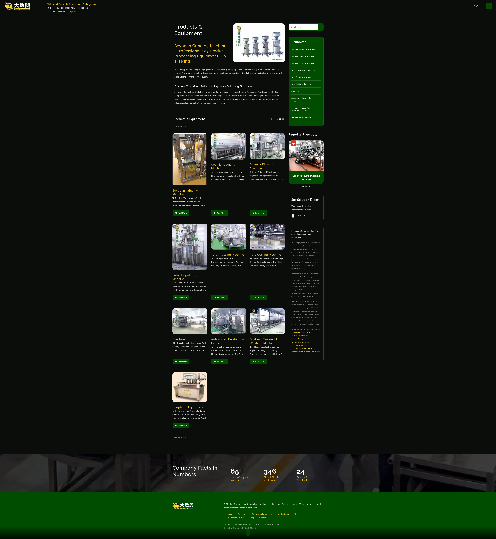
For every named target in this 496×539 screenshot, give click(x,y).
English (477, 6)
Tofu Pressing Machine (301, 77)
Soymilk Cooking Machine (302, 56)
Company (242, 514)
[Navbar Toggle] (489, 6)
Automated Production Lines (301, 99)
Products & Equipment (67, 12)
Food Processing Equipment (300, 352)
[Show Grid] (279, 119)
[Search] (320, 27)
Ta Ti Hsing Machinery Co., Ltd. (251, 524)
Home (54, 12)
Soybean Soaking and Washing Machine (301, 109)
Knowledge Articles (235, 517)
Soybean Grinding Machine (303, 49)
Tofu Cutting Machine (301, 84)
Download (300, 216)
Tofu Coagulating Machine (303, 70)
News (296, 514)
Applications (283, 514)
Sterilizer (295, 91)
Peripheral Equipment (301, 117)
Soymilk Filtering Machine (302, 63)
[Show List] (283, 119)
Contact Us (315, 352)
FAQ (252, 517)
